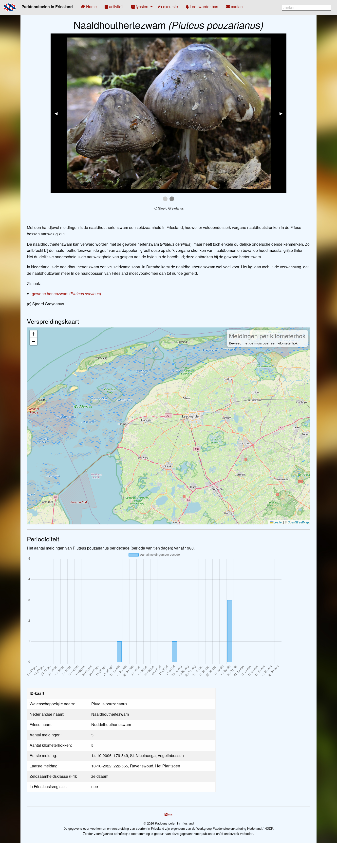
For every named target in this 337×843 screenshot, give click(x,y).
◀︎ (58, 113)
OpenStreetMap (298, 522)
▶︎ (283, 113)
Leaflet (277, 522)
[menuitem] (89, 6)
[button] (33, 334)
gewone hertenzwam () (66, 293)
